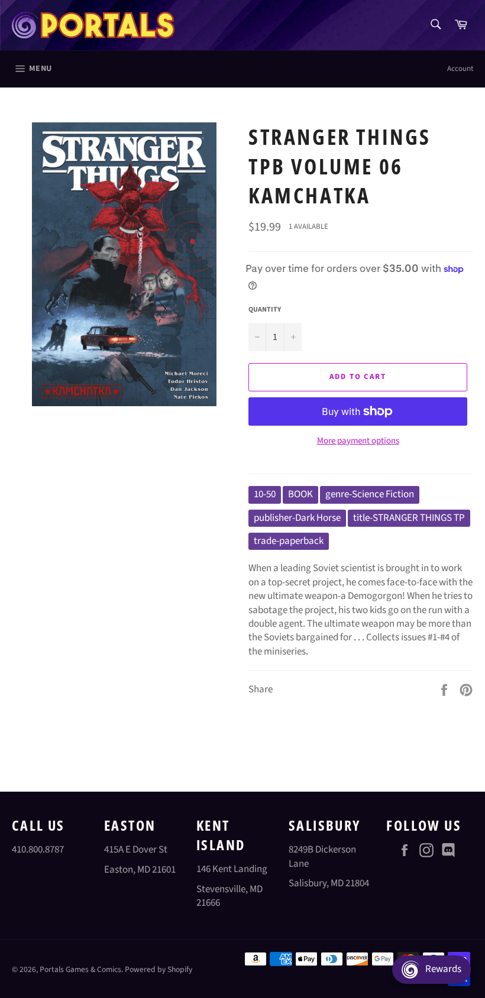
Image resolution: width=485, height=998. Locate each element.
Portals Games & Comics (80, 969)
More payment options (358, 441)
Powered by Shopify (158, 969)
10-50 (265, 494)
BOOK (300, 494)
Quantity (264, 310)
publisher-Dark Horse (297, 518)
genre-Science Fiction (369, 494)
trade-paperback (289, 541)
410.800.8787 (38, 850)
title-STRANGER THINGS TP (409, 518)
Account (460, 68)
